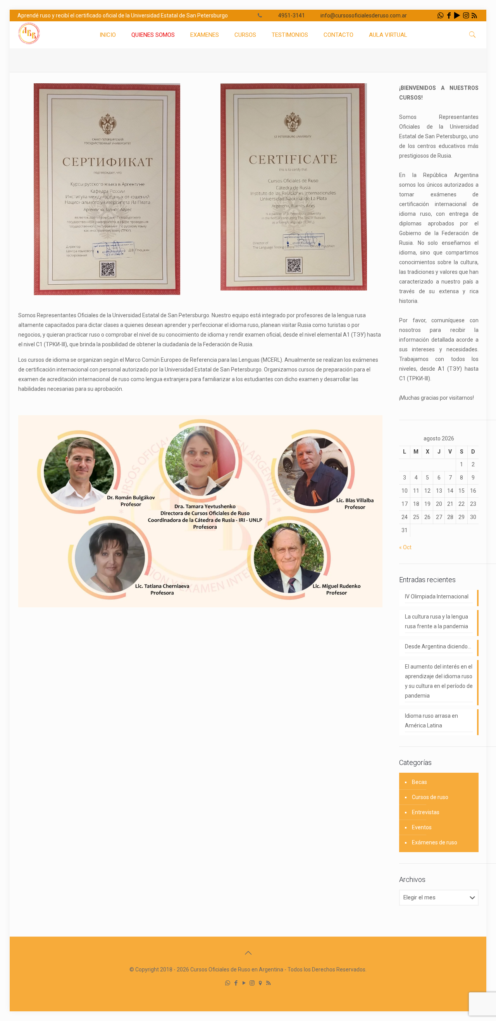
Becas (419, 782)
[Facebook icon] (236, 983)
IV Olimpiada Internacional (436, 596)
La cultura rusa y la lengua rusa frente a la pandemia (436, 621)
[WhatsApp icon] (228, 983)
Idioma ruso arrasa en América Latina (431, 721)
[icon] (260, 983)
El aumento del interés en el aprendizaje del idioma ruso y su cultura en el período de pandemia (439, 681)
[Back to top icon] (248, 953)
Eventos (422, 827)
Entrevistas (425, 812)
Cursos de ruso (430, 797)
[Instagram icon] (252, 983)
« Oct (405, 547)
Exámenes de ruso (434, 842)
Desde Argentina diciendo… (438, 646)
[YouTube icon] (244, 983)
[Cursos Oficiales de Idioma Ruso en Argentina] (29, 43)
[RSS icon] (268, 983)
